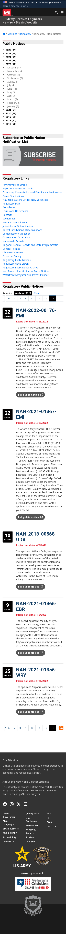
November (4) (15, 71)
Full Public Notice (29, 586)
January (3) (13, 106)
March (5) (12, 99)
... (5, 297)
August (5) (12, 81)
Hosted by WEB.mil (32, 873)
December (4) (14, 67)
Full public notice (29, 394)
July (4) (11, 85)
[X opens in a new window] (19, 804)
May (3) (11, 92)
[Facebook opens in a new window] (5, 804)
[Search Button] (55, 12)
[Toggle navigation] (60, 12)
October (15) (14, 74)
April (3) (11, 95)
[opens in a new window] (12, 804)
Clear (37, 293)
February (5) (13, 102)
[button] (16, 6)
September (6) (15, 78)
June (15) (12, 88)
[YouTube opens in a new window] (25, 804)
